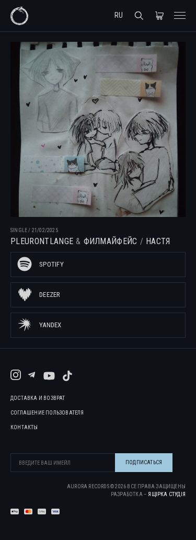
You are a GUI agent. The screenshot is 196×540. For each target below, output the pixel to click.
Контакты (24, 427)
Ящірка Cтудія (167, 494)
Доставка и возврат (37, 398)
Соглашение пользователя (47, 413)
